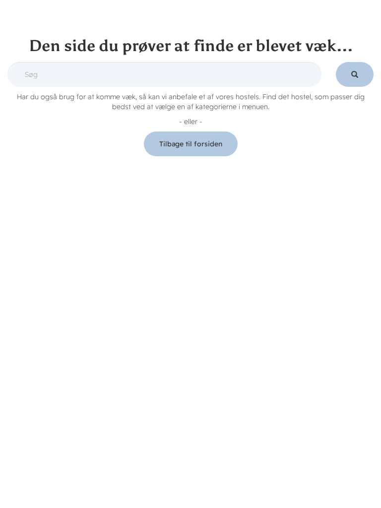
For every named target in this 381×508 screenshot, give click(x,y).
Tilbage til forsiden (190, 143)
